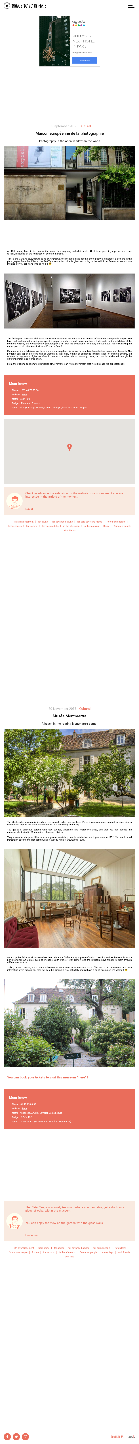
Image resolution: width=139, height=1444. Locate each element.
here (24, 1108)
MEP (24, 394)
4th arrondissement (23, 522)
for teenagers (15, 526)
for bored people (101, 1248)
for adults (43, 522)
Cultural (85, 126)
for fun (35, 1252)
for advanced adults (62, 522)
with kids (69, 1256)
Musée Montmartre (69, 716)
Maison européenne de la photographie (69, 133)
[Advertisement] (69, 95)
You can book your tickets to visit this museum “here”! (47, 1077)
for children (120, 1248)
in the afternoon (71, 526)
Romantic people (122, 526)
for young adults (50, 526)
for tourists (31, 526)
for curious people (116, 522)
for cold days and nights (89, 522)
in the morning (91, 526)
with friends (70, 530)
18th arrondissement (23, 1248)
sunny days (107, 1252)
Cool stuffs (44, 1248)
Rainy (106, 526)
